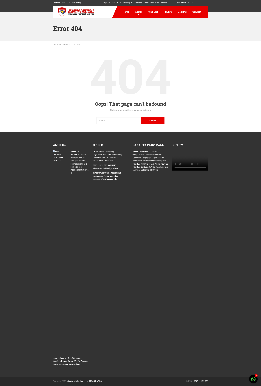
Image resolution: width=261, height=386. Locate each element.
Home (126, 11)
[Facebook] (196, 3)
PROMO (168, 11)
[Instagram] (200, 3)
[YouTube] (206, 3)
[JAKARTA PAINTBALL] (74, 11)
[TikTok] (203, 3)
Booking (182, 11)
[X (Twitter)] (127, 381)
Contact (196, 11)
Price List (152, 11)
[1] (253, 380)
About (138, 11)
